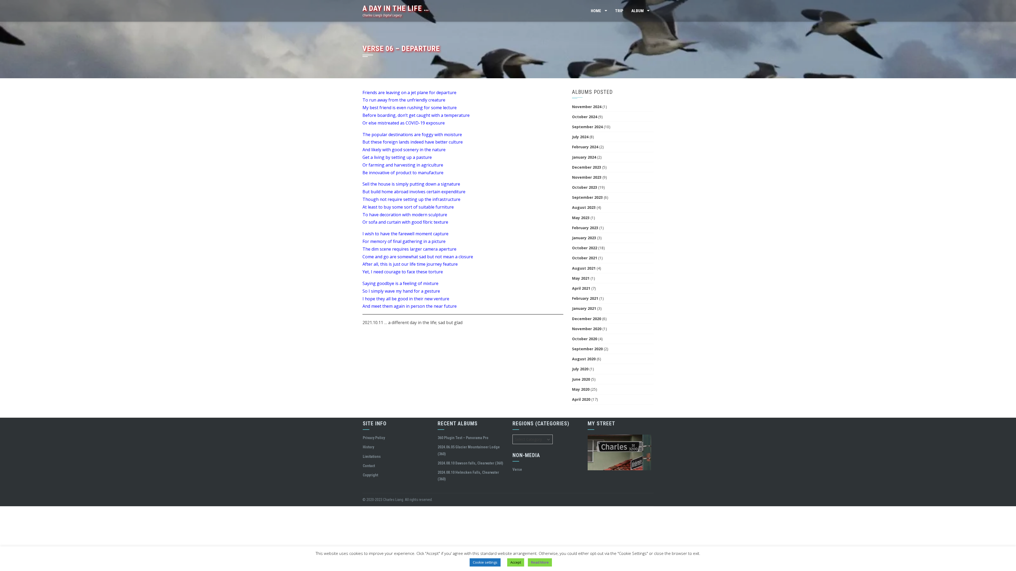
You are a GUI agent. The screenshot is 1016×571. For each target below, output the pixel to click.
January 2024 (584, 157)
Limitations (372, 456)
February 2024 (585, 146)
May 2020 (580, 389)
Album (637, 10)
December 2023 (586, 167)
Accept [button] (515, 562)
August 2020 (584, 358)
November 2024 (586, 106)
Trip (619, 10)
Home (596, 10)
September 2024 (587, 126)
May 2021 (580, 278)
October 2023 (584, 187)
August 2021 (584, 268)
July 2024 (580, 136)
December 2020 (586, 318)
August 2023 (584, 207)
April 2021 (581, 288)
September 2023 (587, 197)
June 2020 (581, 379)
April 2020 (581, 399)
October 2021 (584, 257)
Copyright (370, 475)
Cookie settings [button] (485, 562)
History (368, 447)
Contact (369, 466)
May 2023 (580, 217)
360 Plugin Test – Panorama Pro (463, 438)
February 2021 (585, 298)
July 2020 (580, 368)
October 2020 (584, 338)
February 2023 (585, 227)
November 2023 (586, 177)
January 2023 (584, 237)
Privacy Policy (374, 438)
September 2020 (587, 348)
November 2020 (586, 328)
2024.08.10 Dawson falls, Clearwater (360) (470, 463)
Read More (540, 562)
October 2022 (584, 247)
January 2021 (584, 308)
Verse (517, 469)
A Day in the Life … (395, 8)
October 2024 (584, 116)
